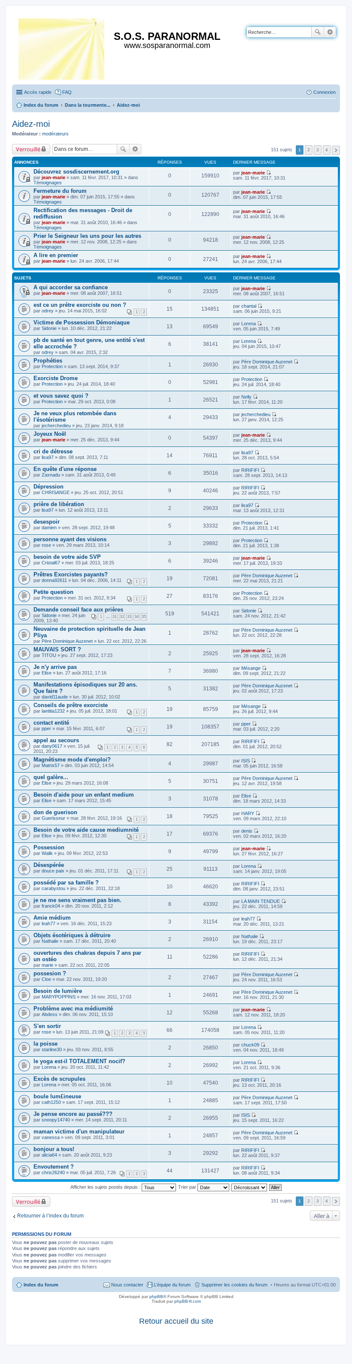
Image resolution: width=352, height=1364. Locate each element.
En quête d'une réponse (65, 469)
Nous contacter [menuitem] (127, 1284)
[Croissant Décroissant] (249, 1187)
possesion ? (49, 973)
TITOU (49, 655)
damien (49, 527)
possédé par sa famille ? (66, 882)
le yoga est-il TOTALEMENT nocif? (79, 1061)
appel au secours (56, 740)
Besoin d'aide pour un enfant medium (83, 794)
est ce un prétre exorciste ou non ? (79, 305)
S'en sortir (47, 1026)
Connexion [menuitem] (324, 92)
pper (46, 728)
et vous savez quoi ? (60, 396)
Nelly (246, 396)
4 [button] (326, 149)
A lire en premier (55, 255)
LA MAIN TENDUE (260, 901)
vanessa (51, 1137)
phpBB (156, 1296)
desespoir (46, 522)
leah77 (48, 923)
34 (136, 617)
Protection (52, 366)
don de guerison (55, 812)
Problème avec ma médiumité (73, 1008)
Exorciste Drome (55, 378)
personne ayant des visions (69, 539)
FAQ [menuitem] (67, 92)
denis (246, 830)
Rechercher (317, 32)
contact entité (51, 722)
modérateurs (55, 133)
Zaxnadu (51, 474)
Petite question (53, 592)
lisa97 (48, 457)
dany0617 (52, 746)
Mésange (251, 668)
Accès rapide (38, 92)
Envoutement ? (53, 1166)
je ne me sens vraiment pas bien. (77, 900)
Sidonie (49, 328)
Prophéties (47, 360)
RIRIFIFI (250, 470)
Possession (48, 847)
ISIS (245, 760)
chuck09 (250, 1044)
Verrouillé (28, 149)
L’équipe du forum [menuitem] (172, 1284)
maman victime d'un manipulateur (78, 1131)
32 (122, 617)
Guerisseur (53, 818)
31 (114, 617)
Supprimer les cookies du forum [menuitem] (234, 1284)
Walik (47, 853)
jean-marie (53, 177)
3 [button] (317, 149)
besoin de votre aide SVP (67, 557)
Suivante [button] (336, 150)
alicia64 (49, 1154)
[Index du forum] (62, 47)
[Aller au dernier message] (268, 172)
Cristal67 (51, 562)
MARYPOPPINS (59, 996)
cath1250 (51, 1102)
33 (129, 617)
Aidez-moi (31, 124)
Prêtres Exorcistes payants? (70, 574)
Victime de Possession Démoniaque (81, 322)
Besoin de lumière (57, 991)
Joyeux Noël (49, 434)
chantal (248, 306)
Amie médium (52, 917)
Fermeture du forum (60, 191)
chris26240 (53, 1172)
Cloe (46, 979)
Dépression (48, 486)
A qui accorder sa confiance (70, 287)
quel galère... (50, 777)
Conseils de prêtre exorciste (70, 705)
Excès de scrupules (59, 1079)
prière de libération (58, 504)
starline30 (52, 1049)
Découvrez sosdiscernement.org (76, 171)
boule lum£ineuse (57, 1096)
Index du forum (41, 1284)
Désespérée (48, 865)
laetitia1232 (53, 710)
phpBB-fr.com (187, 1301)
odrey (48, 310)
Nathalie (50, 941)
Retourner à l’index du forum (50, 1216)
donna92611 (54, 580)
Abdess (50, 1014)
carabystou (53, 888)
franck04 (51, 905)
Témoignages (47, 182)
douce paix (53, 870)
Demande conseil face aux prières (78, 609)
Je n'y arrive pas (55, 667)
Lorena (248, 323)
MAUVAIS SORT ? (57, 649)
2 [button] (308, 149)
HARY (247, 813)
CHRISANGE (56, 492)
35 (144, 617)
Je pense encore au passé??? (72, 1114)
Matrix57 (51, 765)
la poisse (45, 1043)
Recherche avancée (330, 32)
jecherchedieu (56, 425)
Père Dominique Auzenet (266, 361)
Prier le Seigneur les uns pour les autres (87, 236)
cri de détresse (53, 451)
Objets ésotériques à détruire (71, 935)
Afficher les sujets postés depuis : (106, 1187)
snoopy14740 (56, 1119)
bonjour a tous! (53, 1149)
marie (47, 965)
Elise (47, 672)
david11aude (55, 696)
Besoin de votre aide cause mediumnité (86, 830)
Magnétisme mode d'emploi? (72, 759)
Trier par (187, 1187)
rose (46, 545)
